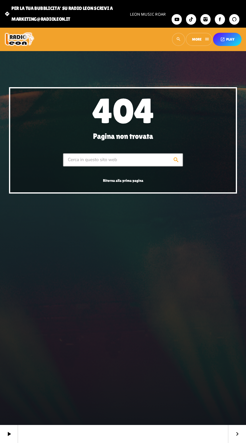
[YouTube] (177, 19)
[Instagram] (205, 19)
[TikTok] (191, 19)
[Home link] (19, 39)
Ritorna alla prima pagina (123, 181)
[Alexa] (234, 19)
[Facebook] (220, 19)
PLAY (227, 39)
